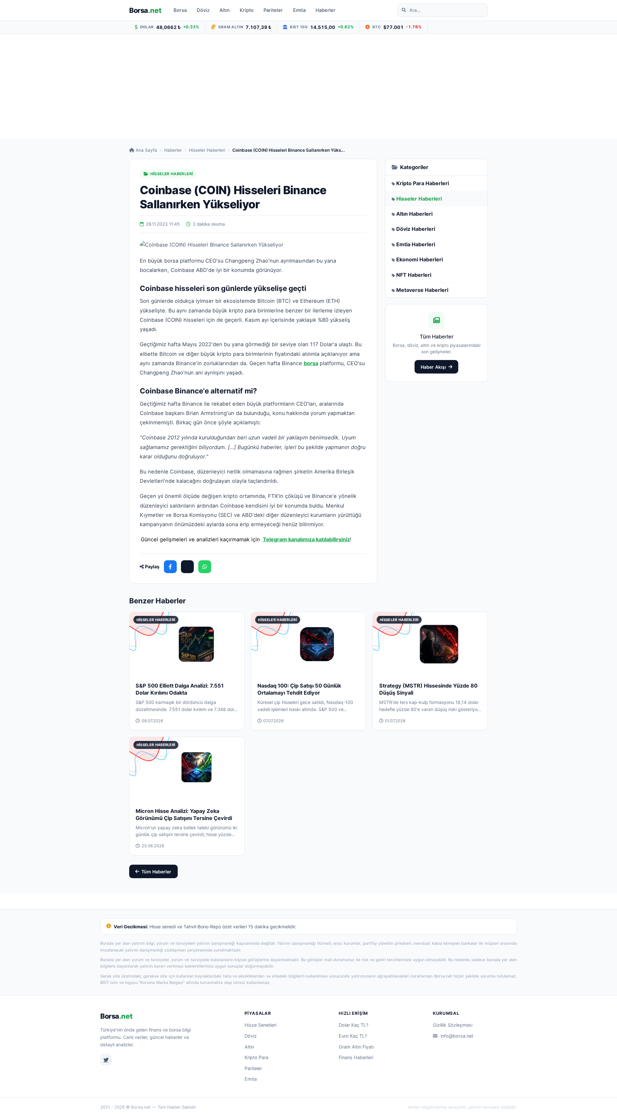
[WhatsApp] (204, 566)
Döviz (203, 10)
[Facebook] (170, 566)
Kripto (247, 10)
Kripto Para (256, 1057)
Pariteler (273, 10)
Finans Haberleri (356, 1057)
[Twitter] (106, 1060)
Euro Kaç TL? (353, 1036)
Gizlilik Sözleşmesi (452, 1025)
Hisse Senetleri (260, 1025)
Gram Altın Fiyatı (356, 1046)
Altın (224, 10)
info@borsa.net (457, 1036)
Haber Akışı (433, 367)
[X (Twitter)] (187, 566)
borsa (311, 363)
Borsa (145, 10)
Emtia (299, 10)
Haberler (325, 10)
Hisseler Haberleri (207, 150)
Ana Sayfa (146, 150)
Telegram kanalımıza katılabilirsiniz (306, 539)
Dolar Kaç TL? (353, 1025)
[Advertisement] (308, 86)
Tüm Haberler (156, 871)
